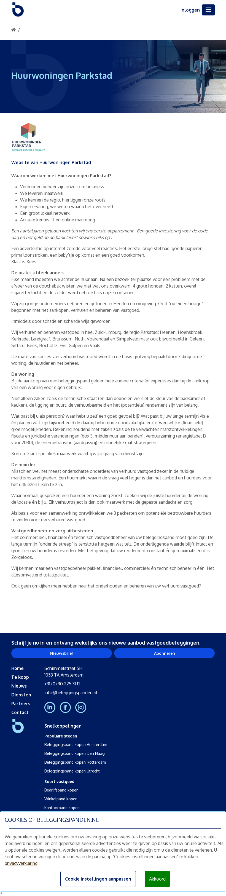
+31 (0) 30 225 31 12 (62, 683)
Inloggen (190, 10)
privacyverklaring (21, 863)
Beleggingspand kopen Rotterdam (75, 762)
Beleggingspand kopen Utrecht (72, 771)
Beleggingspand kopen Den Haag (74, 753)
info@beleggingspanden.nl (70, 692)
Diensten (21, 695)
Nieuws (19, 686)
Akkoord (157, 879)
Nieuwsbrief (61, 653)
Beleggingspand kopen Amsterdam (75, 744)
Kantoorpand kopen (62, 807)
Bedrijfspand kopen (61, 790)
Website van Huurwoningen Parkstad (51, 162)
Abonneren (164, 653)
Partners (20, 703)
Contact (20, 712)
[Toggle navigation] (208, 9)
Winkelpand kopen (60, 798)
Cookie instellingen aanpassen (98, 879)
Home (17, 668)
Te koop (20, 677)
